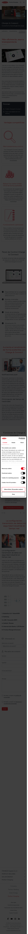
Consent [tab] (5, 442)
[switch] (23, 473)
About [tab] (22, 442)
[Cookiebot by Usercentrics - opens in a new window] (19, 438)
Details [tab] (13, 442)
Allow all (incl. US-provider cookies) (13, 489)
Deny (13, 494)
